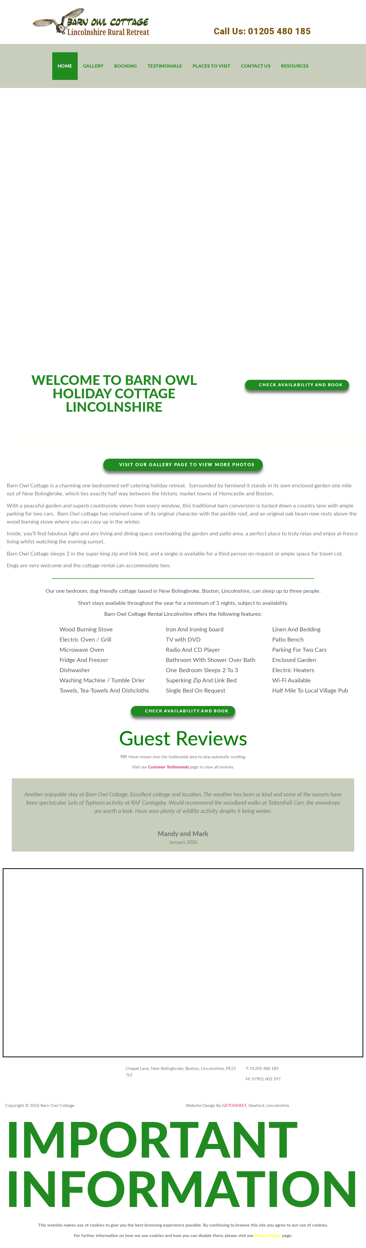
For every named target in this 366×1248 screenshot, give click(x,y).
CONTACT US (255, 66)
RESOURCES (295, 66)
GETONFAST (233, 1105)
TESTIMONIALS (165, 66)
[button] (8, 815)
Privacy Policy (268, 1236)
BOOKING (125, 66)
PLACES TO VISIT (211, 66)
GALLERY (93, 66)
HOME (65, 66)
